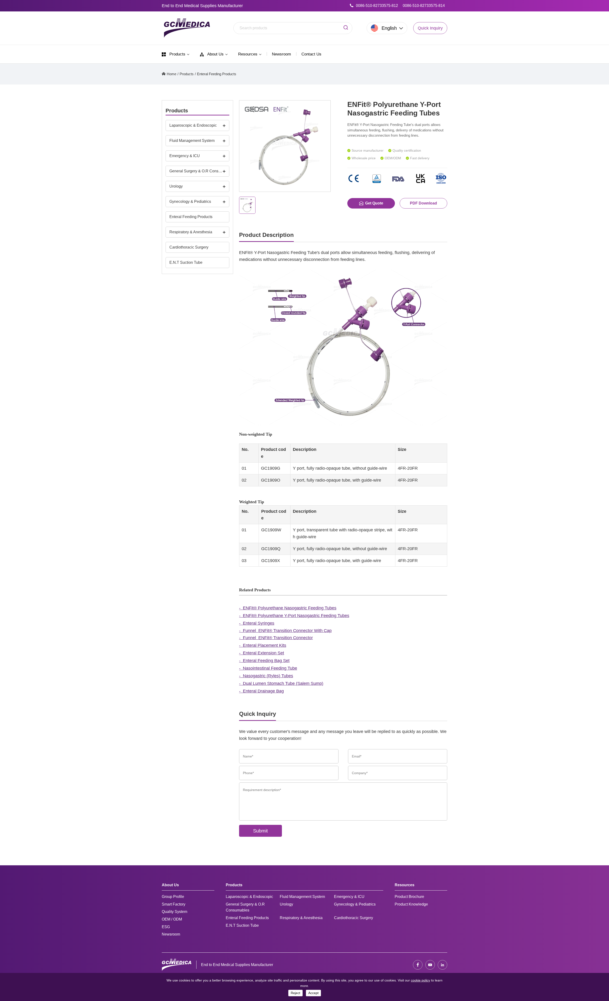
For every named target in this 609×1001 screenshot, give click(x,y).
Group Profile (173, 897)
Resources (248, 54)
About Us (215, 54)
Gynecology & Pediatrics (190, 201)
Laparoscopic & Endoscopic (193, 125)
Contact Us (311, 54)
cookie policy (420, 980)
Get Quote (374, 203)
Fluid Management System (192, 141)
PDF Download (423, 203)
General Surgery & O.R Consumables (196, 171)
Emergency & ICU (184, 156)
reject (295, 993)
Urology (176, 186)
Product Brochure (409, 897)
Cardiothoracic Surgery (188, 247)
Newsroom (281, 54)
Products (177, 54)
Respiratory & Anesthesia (190, 232)
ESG (166, 927)
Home (171, 74)
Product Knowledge (411, 904)
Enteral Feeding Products (216, 74)
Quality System (174, 912)
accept (313, 993)
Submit (260, 830)
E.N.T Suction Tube (185, 262)
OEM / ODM (172, 919)
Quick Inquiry (430, 28)
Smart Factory (173, 904)
